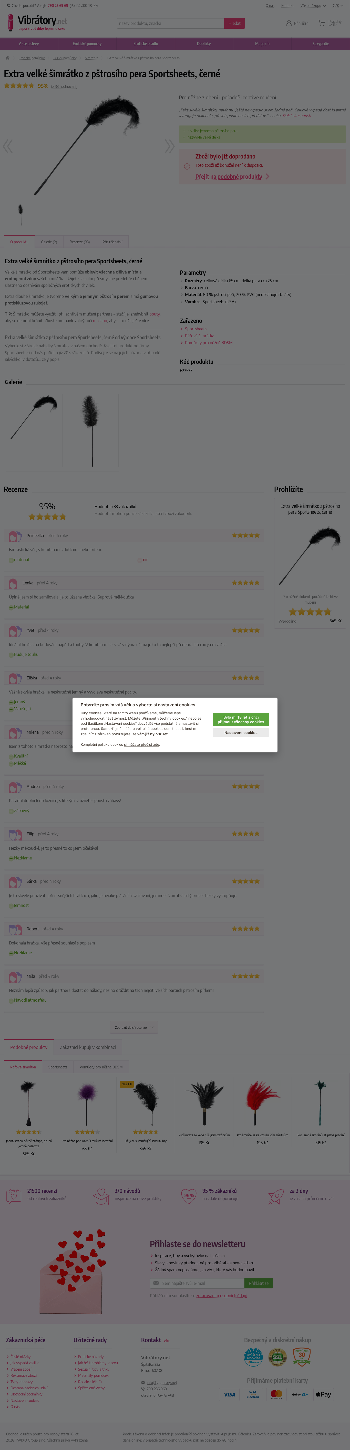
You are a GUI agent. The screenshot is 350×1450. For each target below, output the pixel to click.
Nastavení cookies (241, 732)
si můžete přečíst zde (141, 744)
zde (84, 734)
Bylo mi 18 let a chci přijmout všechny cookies (241, 719)
